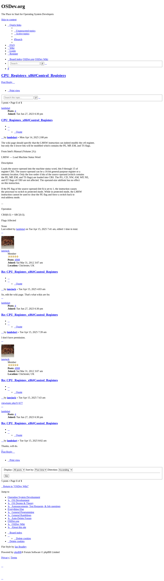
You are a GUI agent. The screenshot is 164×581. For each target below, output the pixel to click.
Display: (8, 469)
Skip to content (8, 19)
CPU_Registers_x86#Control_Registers (33, 75)
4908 (17, 259)
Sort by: (30, 469)
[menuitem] (24, 30)
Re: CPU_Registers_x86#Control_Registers (29, 271)
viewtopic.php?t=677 (12, 403)
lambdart (5, 108)
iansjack (5, 250)
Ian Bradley (21, 546)
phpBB (17, 552)
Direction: (53, 469)
